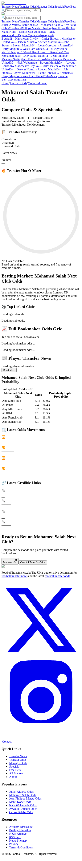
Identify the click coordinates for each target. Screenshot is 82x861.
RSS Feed (15, 837)
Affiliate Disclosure (21, 826)
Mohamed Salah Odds (22, 795)
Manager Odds (45, 6)
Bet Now (7, 562)
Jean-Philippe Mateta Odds (25, 798)
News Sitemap (18, 840)
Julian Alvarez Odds (21, 791)
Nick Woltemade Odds (23, 805)
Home (5, 83)
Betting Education (20, 830)
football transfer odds (57, 576)
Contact (6, 741)
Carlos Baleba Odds (21, 812)
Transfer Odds (27, 6)
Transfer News (10, 6)
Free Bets (70, 6)
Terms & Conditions (21, 847)
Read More (9, 370)
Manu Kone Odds (20, 802)
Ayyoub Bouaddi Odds (23, 808)
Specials (59, 6)
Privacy (13, 844)
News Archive (18, 833)
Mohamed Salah (37, 83)
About (13, 776)
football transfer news (14, 576)
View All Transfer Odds (32, 562)
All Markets (16, 773)
